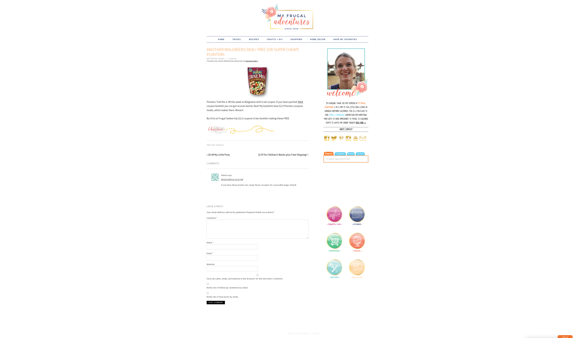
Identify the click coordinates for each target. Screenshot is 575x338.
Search (328, 153)
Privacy (316, 333)
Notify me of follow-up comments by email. (227, 287)
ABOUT (341, 129)
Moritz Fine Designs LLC (299, 333)
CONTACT (349, 129)
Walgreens (220, 145)
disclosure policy (251, 61)
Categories (340, 154)
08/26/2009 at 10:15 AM (232, 179)
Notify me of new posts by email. (222, 296)
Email (210, 253)
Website (211, 264)
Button (351, 154)
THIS (300, 102)
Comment (212, 218)
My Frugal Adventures (287, 15)
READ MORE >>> (361, 123)
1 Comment (232, 59)
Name (210, 242)
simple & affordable (337, 115)
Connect (360, 154)
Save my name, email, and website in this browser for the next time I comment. (245, 278)
